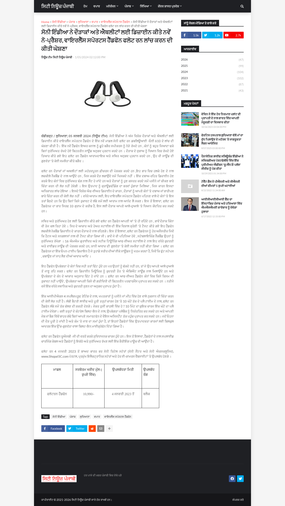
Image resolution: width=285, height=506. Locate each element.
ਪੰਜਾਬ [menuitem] (128, 6)
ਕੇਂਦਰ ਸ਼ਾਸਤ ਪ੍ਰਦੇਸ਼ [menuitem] (168, 6)
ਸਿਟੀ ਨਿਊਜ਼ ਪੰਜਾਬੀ (57, 6)
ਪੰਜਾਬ (73, 416)
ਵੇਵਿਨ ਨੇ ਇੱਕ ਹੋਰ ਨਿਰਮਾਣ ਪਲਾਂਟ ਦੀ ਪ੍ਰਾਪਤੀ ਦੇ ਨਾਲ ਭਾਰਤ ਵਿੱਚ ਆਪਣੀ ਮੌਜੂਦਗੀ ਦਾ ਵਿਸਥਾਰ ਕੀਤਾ (221, 118)
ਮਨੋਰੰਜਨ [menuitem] (111, 6)
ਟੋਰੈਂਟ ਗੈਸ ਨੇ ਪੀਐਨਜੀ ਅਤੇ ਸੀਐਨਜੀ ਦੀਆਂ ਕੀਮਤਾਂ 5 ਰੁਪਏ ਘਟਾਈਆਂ (220, 183)
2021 (212, 90)
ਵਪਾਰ (97, 416)
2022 (212, 84)
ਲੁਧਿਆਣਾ (85, 416)
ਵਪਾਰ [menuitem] (96, 6)
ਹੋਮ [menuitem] (85, 6)
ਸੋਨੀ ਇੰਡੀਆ (59, 416)
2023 (212, 78)
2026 (212, 59)
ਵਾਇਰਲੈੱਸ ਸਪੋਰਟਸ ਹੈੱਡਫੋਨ (117, 416)
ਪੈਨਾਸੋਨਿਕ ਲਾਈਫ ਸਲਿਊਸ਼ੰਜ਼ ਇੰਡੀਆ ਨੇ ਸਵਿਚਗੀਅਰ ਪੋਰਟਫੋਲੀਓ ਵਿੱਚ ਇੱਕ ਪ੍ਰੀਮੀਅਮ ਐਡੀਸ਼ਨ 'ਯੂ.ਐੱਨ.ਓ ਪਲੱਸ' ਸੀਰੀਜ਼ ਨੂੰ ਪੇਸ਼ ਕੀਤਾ (222, 162)
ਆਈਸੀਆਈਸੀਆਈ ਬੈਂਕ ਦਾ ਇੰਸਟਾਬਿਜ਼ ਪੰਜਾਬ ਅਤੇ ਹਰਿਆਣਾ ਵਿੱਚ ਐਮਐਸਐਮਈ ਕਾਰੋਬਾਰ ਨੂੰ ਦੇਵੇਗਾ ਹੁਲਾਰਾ (221, 205)
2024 (212, 72)
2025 (212, 66)
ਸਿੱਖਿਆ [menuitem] (144, 6)
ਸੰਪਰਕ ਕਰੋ (238, 499)
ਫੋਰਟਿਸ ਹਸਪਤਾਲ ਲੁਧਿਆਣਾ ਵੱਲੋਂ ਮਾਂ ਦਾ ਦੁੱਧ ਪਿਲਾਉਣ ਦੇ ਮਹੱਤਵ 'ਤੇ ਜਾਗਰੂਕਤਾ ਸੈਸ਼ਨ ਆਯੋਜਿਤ (222, 139)
